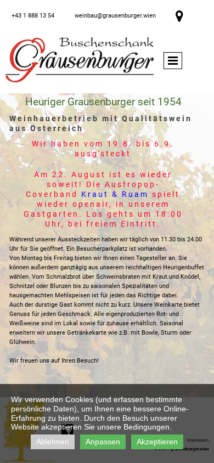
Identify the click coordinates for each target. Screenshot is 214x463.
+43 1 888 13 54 (33, 15)
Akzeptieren (157, 441)
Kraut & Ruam (115, 194)
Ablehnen (52, 441)
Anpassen (103, 441)
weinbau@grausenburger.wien (115, 15)
